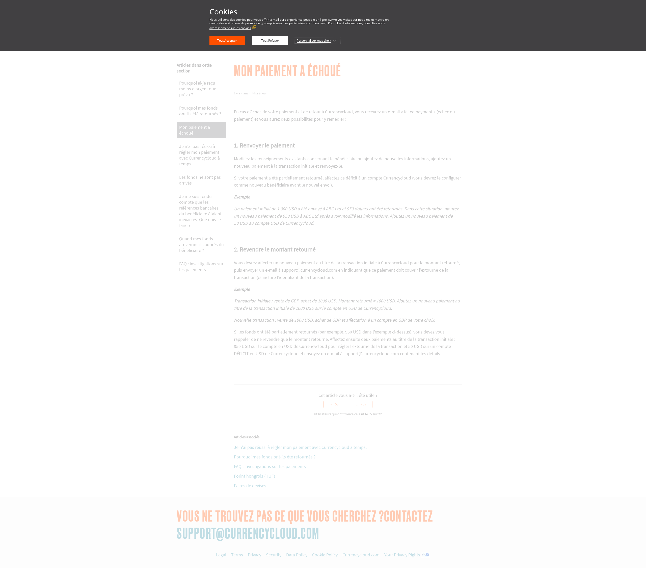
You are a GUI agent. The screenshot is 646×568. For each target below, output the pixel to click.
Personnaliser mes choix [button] (314, 40)
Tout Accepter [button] (227, 40)
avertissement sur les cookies (230, 28)
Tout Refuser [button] (270, 40)
